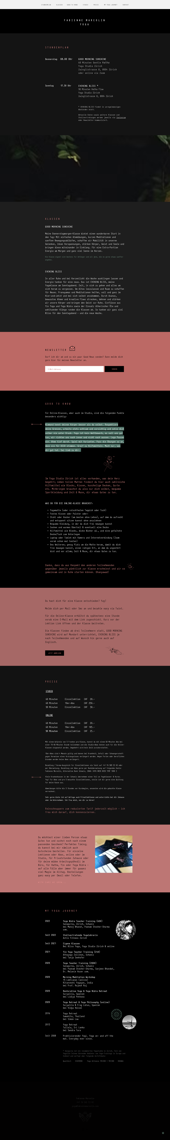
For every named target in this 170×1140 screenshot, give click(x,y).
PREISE (96, 5)
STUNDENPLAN (46, 5)
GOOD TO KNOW (72, 5)
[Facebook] (86, 1129)
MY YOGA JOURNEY (110, 5)
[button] (111, 854)
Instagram (121, 117)
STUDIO (85, 5)
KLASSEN (59, 5)
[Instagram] (83, 1129)
